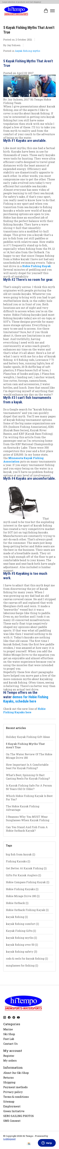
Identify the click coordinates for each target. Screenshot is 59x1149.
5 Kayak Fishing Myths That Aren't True (25, 745)
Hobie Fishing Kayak (36, 266)
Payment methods (15, 1087)
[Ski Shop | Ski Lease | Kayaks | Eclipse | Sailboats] (16, 11)
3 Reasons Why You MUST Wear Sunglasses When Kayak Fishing (27, 818)
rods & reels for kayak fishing (27, 958)
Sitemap (8, 1101)
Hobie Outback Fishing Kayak (27, 910)
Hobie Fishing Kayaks (22, 889)
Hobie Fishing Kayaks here (24, 710)
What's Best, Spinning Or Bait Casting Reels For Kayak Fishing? (28, 776)
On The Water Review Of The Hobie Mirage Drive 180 (29, 755)
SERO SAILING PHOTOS (18, 1116)
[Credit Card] (29, 1144)
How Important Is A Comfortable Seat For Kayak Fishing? (27, 766)
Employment (11, 1106)
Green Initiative (13, 1111)
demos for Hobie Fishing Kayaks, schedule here (25, 699)
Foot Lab (8, 1039)
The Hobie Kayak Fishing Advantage (22, 808)
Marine (8, 1029)
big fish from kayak (20, 854)
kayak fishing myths (27, 50)
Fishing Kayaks (18, 861)
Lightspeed (9, 1138)
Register (8, 1055)
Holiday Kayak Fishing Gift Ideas (28, 737)
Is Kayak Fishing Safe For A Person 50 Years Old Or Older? (29, 787)
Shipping (9, 1082)
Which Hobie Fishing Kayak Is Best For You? (29, 797)
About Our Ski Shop (16, 1072)
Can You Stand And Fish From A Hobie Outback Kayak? (27, 828)
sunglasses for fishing (22, 965)
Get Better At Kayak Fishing (26, 868)
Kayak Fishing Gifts (21, 930)
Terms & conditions (16, 1096)
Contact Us (10, 1043)
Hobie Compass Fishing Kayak (27, 882)
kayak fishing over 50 (22, 944)
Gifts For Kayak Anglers (23, 875)
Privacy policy (13, 1092)
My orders (10, 1060)
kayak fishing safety (21, 951)
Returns (8, 1077)
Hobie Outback (17, 903)
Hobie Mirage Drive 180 (22, 896)
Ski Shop (9, 1034)
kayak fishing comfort (22, 924)
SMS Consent (11, 1120)
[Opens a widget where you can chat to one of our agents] (47, 1143)
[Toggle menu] (52, 10)
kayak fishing (17, 917)
